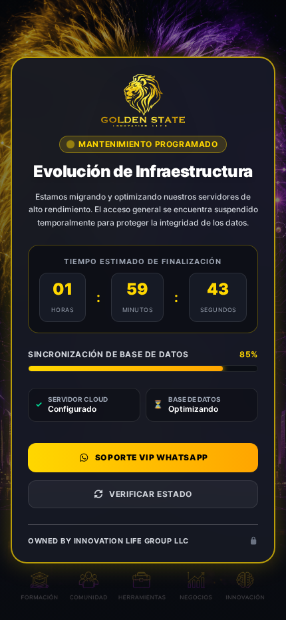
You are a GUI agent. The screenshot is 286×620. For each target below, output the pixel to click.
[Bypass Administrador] (253, 541)
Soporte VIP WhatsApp (151, 457)
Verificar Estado (150, 494)
